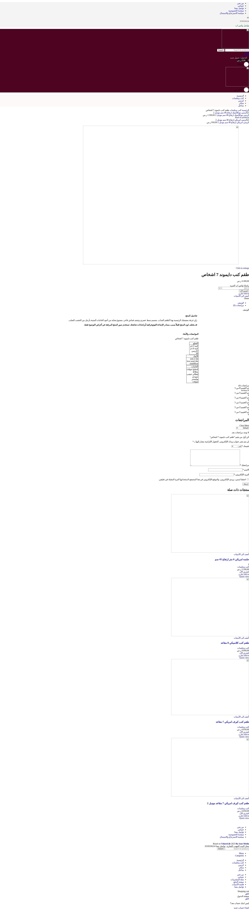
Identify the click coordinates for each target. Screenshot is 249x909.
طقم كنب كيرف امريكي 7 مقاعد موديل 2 (228, 803)
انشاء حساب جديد (241, 908)
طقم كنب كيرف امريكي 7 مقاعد (232, 721)
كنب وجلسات (235, 110)
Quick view (244, 576)
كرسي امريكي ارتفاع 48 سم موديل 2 (233, 122)
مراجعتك (244, 465)
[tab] (241, 303)
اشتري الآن (244, 291)
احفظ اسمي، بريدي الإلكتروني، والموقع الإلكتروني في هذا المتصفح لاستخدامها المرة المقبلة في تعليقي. (202, 479)
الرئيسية (245, 110)
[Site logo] (235, 48)
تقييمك (245, 446)
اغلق (247, 894)
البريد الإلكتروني (241, 474)
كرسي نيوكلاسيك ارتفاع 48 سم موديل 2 (232, 115)
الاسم (246, 470)
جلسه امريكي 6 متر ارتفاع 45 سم (232, 559)
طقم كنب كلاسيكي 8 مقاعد (235, 642)
